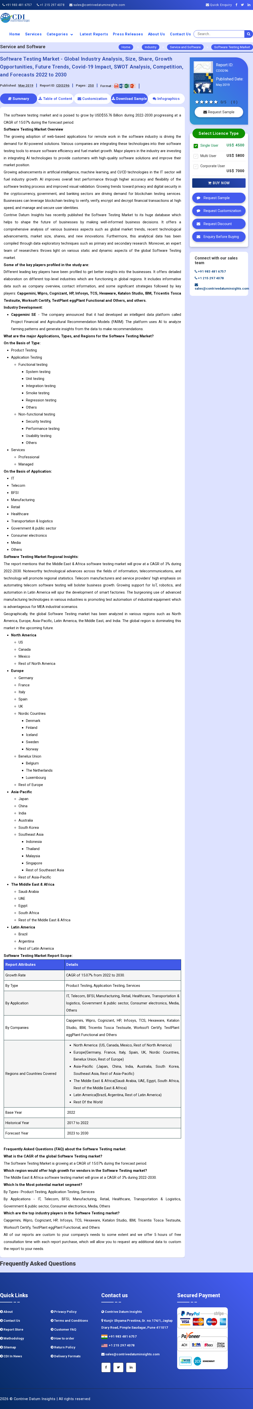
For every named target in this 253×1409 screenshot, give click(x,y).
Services (33, 34)
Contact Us (180, 34)
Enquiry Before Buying (221, 237)
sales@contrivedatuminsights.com (98, 5)
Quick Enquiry (220, 5)
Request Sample (220, 112)
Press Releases (128, 34)
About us (156, 34)
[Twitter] (244, 4)
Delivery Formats (67, 1356)
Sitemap (9, 1347)
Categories (58, 34)
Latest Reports (94, 34)
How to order (63, 1338)
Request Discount (217, 224)
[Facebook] (237, 4)
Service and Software (185, 47)
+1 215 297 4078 (51, 5)
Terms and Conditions (70, 1320)
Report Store (13, 1329)
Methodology (13, 1338)
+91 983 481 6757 (18, 5)
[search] (249, 34)
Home (14, 34)
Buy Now (221, 183)
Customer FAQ (64, 1329)
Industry (150, 47)
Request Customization (222, 211)
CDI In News (12, 1356)
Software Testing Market (232, 47)
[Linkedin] (250, 4)
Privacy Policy (65, 1312)
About (8, 1312)
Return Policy (64, 1347)
